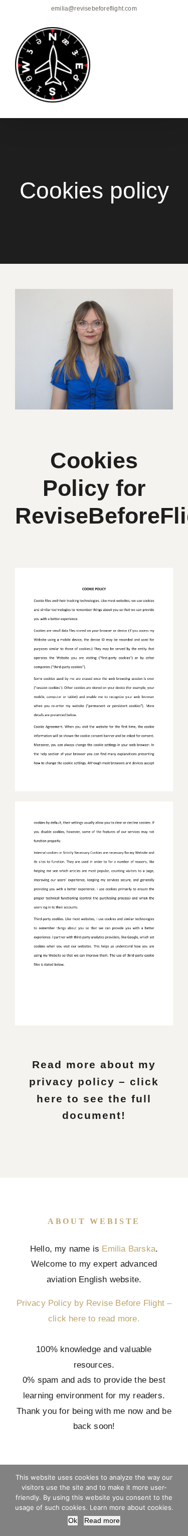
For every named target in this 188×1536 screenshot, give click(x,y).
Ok (72, 1520)
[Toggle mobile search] (151, 43)
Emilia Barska (128, 1249)
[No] (175, 1500)
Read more (102, 1520)
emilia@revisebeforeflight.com (94, 8)
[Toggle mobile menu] (169, 43)
